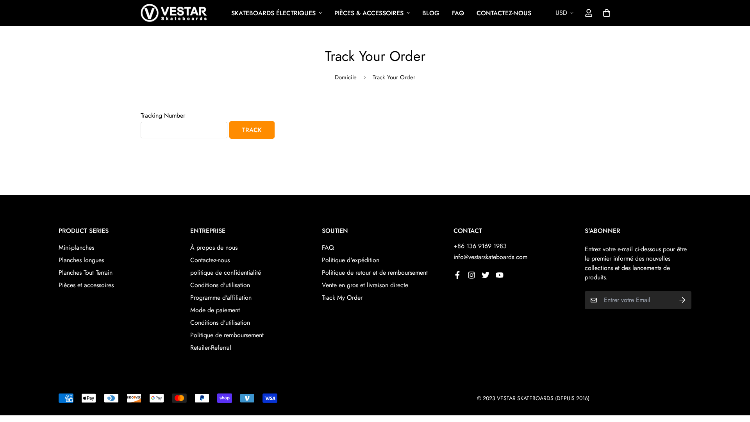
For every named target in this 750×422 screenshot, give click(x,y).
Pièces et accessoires (86, 285)
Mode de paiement (215, 310)
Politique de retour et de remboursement (375, 272)
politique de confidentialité (225, 272)
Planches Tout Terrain (85, 272)
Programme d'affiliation (221, 297)
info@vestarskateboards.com (490, 256)
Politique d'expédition (350, 260)
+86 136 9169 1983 (480, 245)
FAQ (458, 13)
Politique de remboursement (227, 335)
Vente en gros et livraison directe (365, 285)
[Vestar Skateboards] (174, 13)
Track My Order (342, 297)
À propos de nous (214, 247)
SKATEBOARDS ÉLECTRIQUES (273, 13)
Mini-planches (76, 247)
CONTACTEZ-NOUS (504, 13)
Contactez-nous (210, 260)
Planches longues (81, 260)
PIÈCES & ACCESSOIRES (369, 13)
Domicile (346, 77)
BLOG (430, 13)
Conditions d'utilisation (220, 285)
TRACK (252, 129)
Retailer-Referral (210, 347)
